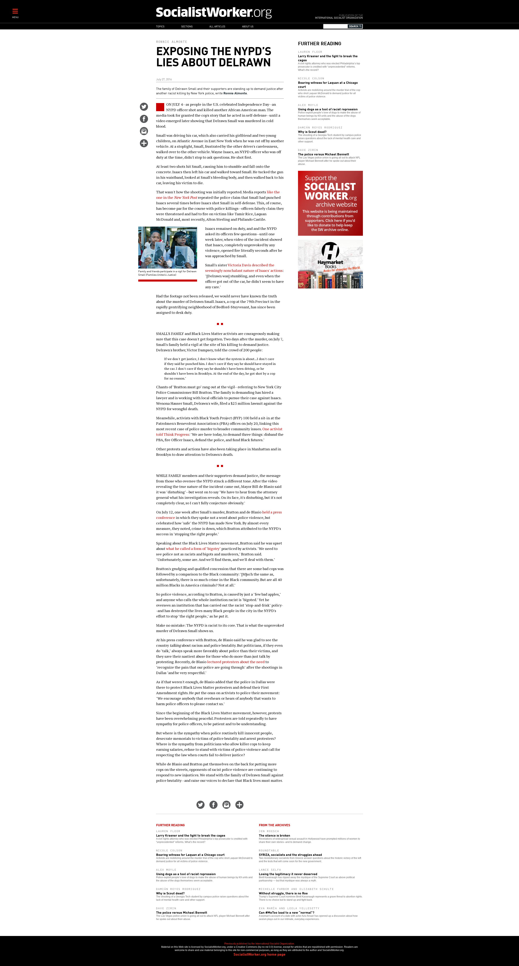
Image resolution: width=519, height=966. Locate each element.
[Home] (231, 12)
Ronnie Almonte (171, 42)
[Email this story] (144, 133)
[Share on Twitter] (144, 109)
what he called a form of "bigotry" (193, 548)
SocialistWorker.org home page (259, 954)
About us (247, 26)
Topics (160, 26)
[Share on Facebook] (144, 121)
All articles (217, 26)
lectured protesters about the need (236, 661)
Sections (187, 26)
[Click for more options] (144, 145)
